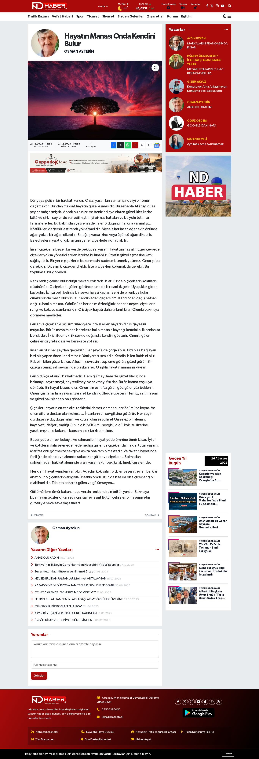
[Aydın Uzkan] (176, 43)
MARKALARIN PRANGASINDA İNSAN (207, 45)
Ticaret (93, 16)
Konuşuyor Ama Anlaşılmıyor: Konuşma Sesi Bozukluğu (207, 88)
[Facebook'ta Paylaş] (113, 145)
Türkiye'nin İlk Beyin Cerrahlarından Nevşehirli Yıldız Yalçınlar (77, 564)
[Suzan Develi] (176, 141)
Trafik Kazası (38, 16)
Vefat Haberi (62, 16)
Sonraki (151, 515)
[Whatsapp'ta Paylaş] (128, 145)
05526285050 (111, 709)
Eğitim (186, 16)
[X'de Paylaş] (120, 145)
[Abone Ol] (157, 145)
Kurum (172, 16)
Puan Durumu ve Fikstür (200, 732)
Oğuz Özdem (197, 120)
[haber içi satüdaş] (96, 163)
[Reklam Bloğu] (198, 186)
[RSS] (219, 702)
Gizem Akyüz (196, 81)
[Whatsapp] (212, 702)
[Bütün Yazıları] (157, 549)
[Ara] (229, 6)
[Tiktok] (205, 702)
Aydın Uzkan (196, 38)
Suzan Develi (197, 139)
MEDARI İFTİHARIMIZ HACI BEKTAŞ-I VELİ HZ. (205, 71)
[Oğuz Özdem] (176, 123)
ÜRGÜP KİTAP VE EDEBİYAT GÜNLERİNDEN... (65, 620)
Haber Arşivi (143, 739)
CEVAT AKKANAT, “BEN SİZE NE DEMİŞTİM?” (66, 592)
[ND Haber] (49, 6)
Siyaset (108, 16)
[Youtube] (198, 702)
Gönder (39, 675)
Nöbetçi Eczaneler (47, 732)
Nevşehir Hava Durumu (100, 732)
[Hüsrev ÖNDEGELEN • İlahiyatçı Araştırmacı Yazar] (176, 61)
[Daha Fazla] (135, 145)
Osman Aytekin (79, 51)
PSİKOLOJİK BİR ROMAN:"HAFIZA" (59, 606)
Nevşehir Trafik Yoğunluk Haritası (156, 732)
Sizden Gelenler (131, 16)
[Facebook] (178, 702)
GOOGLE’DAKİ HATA (201, 125)
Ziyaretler (155, 16)
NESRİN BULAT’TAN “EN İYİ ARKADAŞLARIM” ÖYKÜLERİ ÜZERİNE (79, 599)
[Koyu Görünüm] (224, 16)
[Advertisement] (203, 334)
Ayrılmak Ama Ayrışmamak (205, 144)
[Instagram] (191, 702)
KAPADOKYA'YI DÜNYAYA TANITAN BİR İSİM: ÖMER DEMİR (75, 585)
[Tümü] (226, 29)
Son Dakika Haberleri (98, 739)
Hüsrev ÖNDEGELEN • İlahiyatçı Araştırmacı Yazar (204, 60)
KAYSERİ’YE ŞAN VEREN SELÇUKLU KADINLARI (66, 613)
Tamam (228, 754)
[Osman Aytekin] (45, 43)
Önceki (38, 515)
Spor (80, 16)
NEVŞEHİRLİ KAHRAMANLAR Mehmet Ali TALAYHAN (71, 578)
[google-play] (198, 713)
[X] (185, 702)
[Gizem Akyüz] (176, 86)
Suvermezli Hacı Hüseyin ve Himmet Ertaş (64, 571)
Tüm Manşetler (44, 739)
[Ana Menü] (229, 16)
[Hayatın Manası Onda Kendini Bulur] (95, 100)
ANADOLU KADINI (47, 557)
